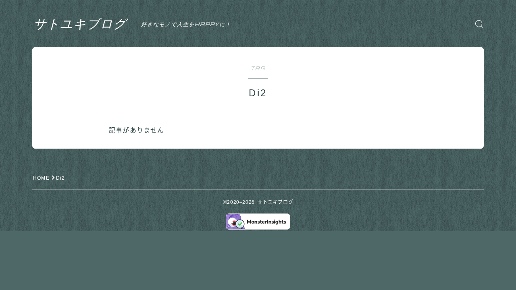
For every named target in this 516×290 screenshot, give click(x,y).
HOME (41, 178)
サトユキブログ (80, 24)
